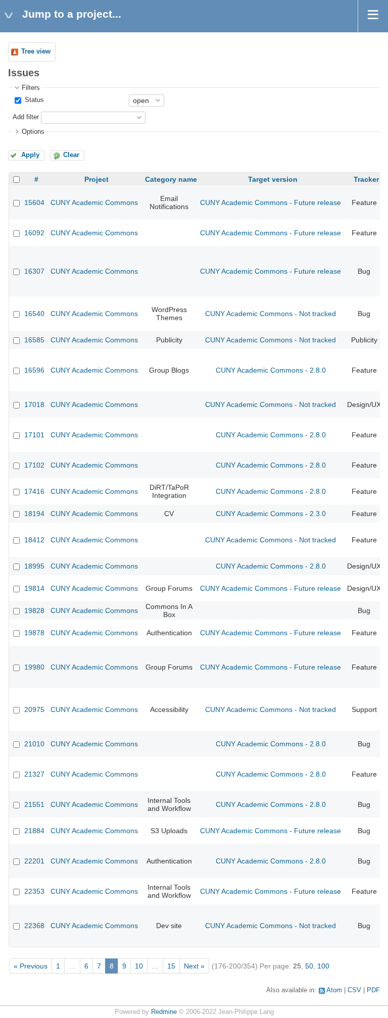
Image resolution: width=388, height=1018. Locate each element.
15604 (34, 202)
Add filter (26, 117)
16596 (34, 370)
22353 (34, 891)
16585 (34, 340)
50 (309, 966)
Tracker (366, 179)
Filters (31, 87)
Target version (273, 179)
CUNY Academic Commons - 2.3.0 (271, 514)
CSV (354, 990)
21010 (34, 744)
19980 (34, 667)
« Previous (30, 966)
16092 (34, 233)
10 (139, 966)
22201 (34, 861)
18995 (34, 566)
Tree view (36, 51)
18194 (34, 514)
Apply (30, 155)
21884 (34, 831)
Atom (334, 990)
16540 (34, 314)
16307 (34, 271)
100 (323, 966)
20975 (34, 709)
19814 (34, 588)
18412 (34, 540)
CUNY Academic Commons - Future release (270, 202)
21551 (34, 804)
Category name (171, 179)
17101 (34, 435)
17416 (34, 491)
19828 (34, 610)
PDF (373, 990)
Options (33, 131)
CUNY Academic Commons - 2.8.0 (271, 370)
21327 (34, 774)
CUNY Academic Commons (94, 202)
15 (171, 966)
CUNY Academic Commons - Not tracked (270, 314)
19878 (34, 633)
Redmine (164, 1011)
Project (96, 179)
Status (33, 100)
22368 (34, 926)
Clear (71, 155)
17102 (34, 465)
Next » (194, 966)
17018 (34, 404)
